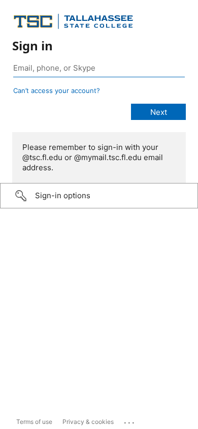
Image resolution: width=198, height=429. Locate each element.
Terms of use (34, 421)
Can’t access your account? (56, 90)
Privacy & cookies (88, 421)
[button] (99, 195)
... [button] (130, 420)
